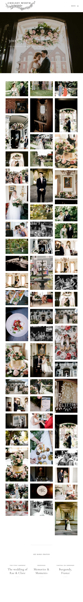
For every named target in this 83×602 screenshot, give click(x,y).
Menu (73, 6)
